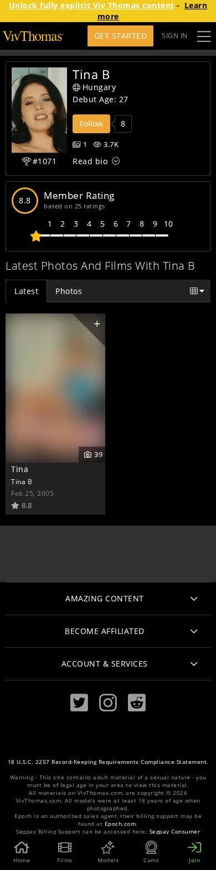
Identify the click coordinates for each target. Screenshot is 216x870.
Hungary (99, 87)
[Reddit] (137, 703)
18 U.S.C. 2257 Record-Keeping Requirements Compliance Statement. (108, 762)
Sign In (175, 35)
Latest (26, 291)
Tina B (21, 481)
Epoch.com (120, 823)
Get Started (120, 35)
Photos (68, 291)
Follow (91, 123)
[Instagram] (108, 703)
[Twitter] (79, 703)
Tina (19, 469)
